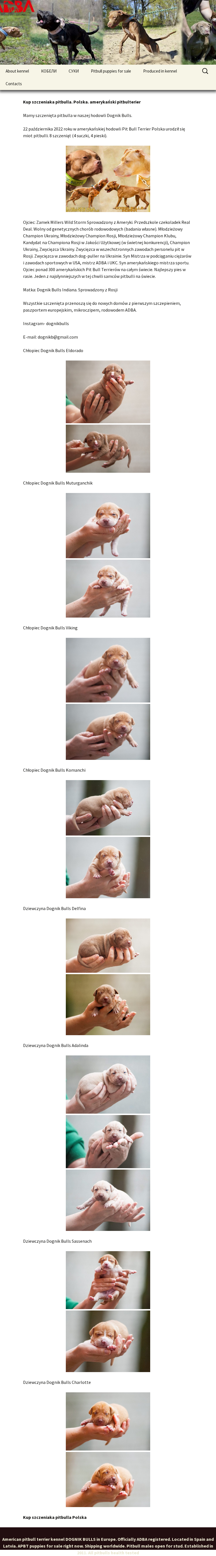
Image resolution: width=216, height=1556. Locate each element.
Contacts (14, 83)
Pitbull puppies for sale (111, 71)
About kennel (17, 71)
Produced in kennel (160, 71)
